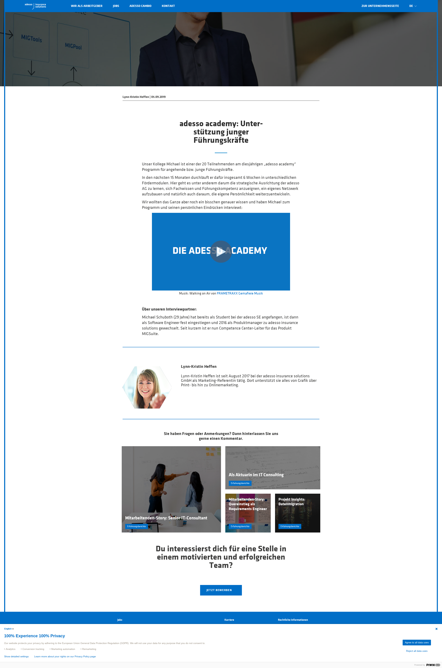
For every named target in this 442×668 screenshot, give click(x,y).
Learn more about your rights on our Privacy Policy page (65, 656)
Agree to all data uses (417, 642)
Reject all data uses (416, 651)
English (8, 629)
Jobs (116, 6)
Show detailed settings (16, 656)
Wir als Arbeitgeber (87, 6)
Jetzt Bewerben (219, 590)
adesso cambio (140, 6)
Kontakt (168, 6)
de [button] (411, 6)
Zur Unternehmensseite (380, 6)
